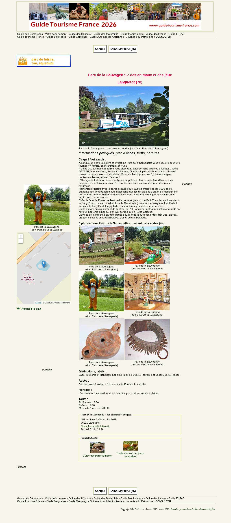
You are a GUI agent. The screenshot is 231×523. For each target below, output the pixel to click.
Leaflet (38, 302)
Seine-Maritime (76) (123, 49)
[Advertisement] (47, 130)
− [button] (21, 241)
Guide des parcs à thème (97, 455)
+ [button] (21, 236)
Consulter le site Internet (95, 426)
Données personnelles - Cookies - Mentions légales (193, 509)
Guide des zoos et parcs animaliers (130, 455)
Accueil (100, 49)
